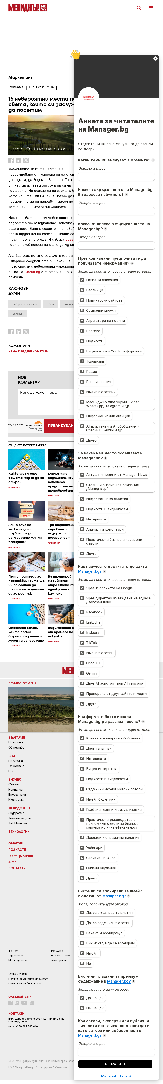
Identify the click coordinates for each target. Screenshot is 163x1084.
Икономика (16, 799)
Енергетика (17, 794)
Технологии (19, 831)
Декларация (59, 960)
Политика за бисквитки (24, 983)
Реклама (57, 950)
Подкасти (17, 849)
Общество (16, 747)
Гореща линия (20, 855)
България (16, 737)
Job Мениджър (18, 823)
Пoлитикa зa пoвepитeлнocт (28, 978)
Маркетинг (20, 77)
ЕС (10, 771)
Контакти (17, 868)
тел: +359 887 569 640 (23, 1026)
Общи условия (17, 973)
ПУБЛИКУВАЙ (61, 426)
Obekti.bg (32, 271)
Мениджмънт (20, 807)
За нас (13, 950)
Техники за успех (20, 818)
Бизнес (14, 779)
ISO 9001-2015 (60, 955)
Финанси (14, 784)
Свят (12, 755)
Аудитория (16, 955)
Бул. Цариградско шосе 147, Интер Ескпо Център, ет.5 (36, 1020)
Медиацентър (18, 960)
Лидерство (16, 813)
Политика (15, 742)
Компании (15, 789)
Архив (13, 861)
